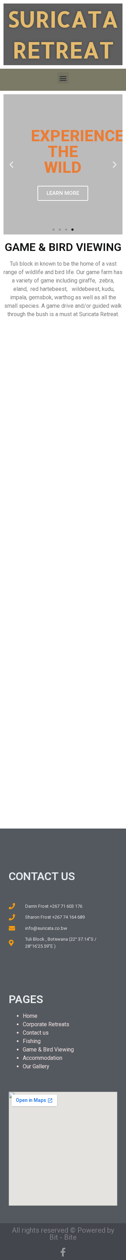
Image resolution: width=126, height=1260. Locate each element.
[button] (63, 78)
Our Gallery (36, 1066)
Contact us (36, 1032)
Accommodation (42, 1058)
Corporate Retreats (46, 1024)
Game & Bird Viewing (48, 1049)
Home (30, 1016)
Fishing (32, 1041)
